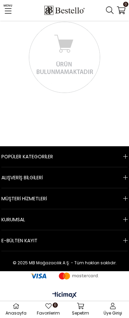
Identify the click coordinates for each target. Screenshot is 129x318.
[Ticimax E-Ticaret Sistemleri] (64, 295)
